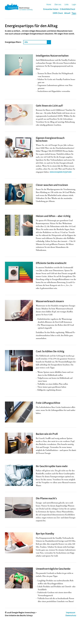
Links (66, 4)
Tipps (74, 13)
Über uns (57, 4)
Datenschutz (70, 615)
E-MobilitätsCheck (67, 9)
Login (74, 4)
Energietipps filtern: (13, 42)
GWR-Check (58, 13)
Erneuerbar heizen (50, 9)
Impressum (70, 612)
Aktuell (67, 13)
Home (48, 4)
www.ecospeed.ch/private (61, 172)
